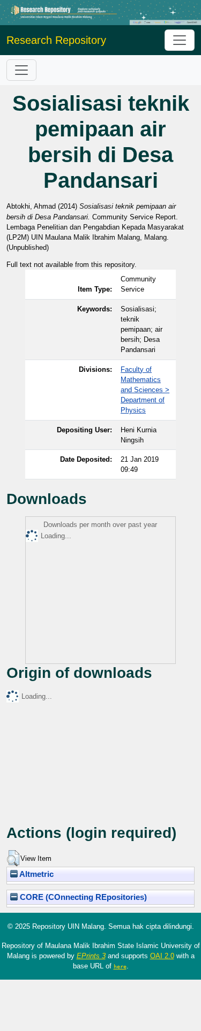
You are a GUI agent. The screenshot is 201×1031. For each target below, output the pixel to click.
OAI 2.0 (162, 956)
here (120, 966)
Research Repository (56, 40)
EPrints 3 (91, 956)
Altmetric (36, 874)
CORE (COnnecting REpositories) (82, 897)
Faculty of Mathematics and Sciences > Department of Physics (145, 390)
